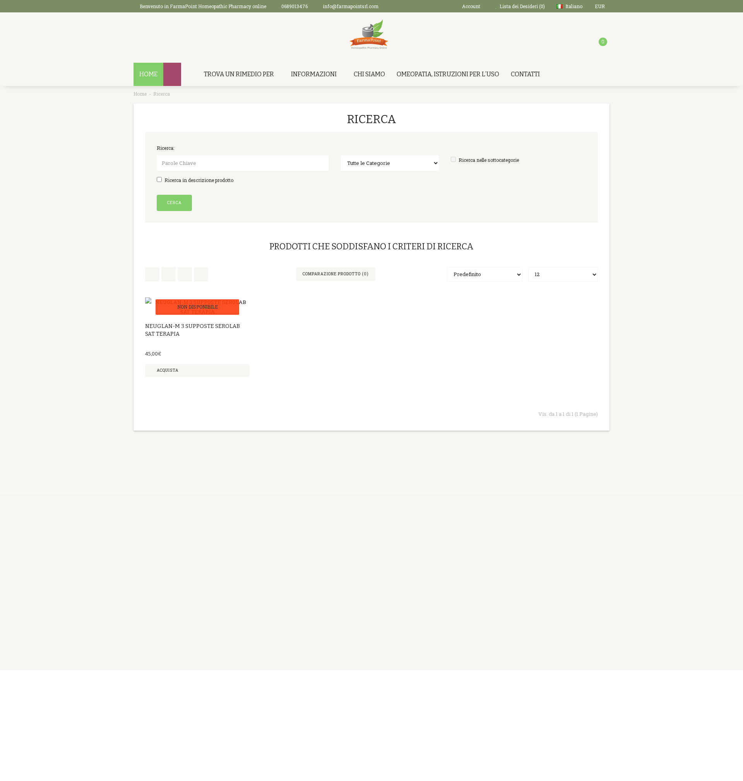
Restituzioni (351, 556)
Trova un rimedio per (239, 74)
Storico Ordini (353, 566)
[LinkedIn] (571, 686)
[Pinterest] (555, 686)
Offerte (426, 566)
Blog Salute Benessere (445, 595)
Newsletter (432, 576)
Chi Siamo (369, 74)
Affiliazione (432, 556)
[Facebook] (539, 686)
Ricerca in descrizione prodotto (198, 180)
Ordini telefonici (275, 566)
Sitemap (428, 585)
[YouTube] (587, 686)
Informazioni (314, 74)
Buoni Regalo (434, 547)
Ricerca (161, 94)
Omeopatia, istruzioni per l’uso (448, 74)
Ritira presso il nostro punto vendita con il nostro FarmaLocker (289, 624)
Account (346, 547)
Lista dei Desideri (358, 576)
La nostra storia (274, 556)
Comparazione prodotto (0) (336, 273)
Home (140, 94)
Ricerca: (165, 148)
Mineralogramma (277, 643)
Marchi (426, 537)
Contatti (525, 74)
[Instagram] (602, 686)
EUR (600, 6)
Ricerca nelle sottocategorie (489, 160)
